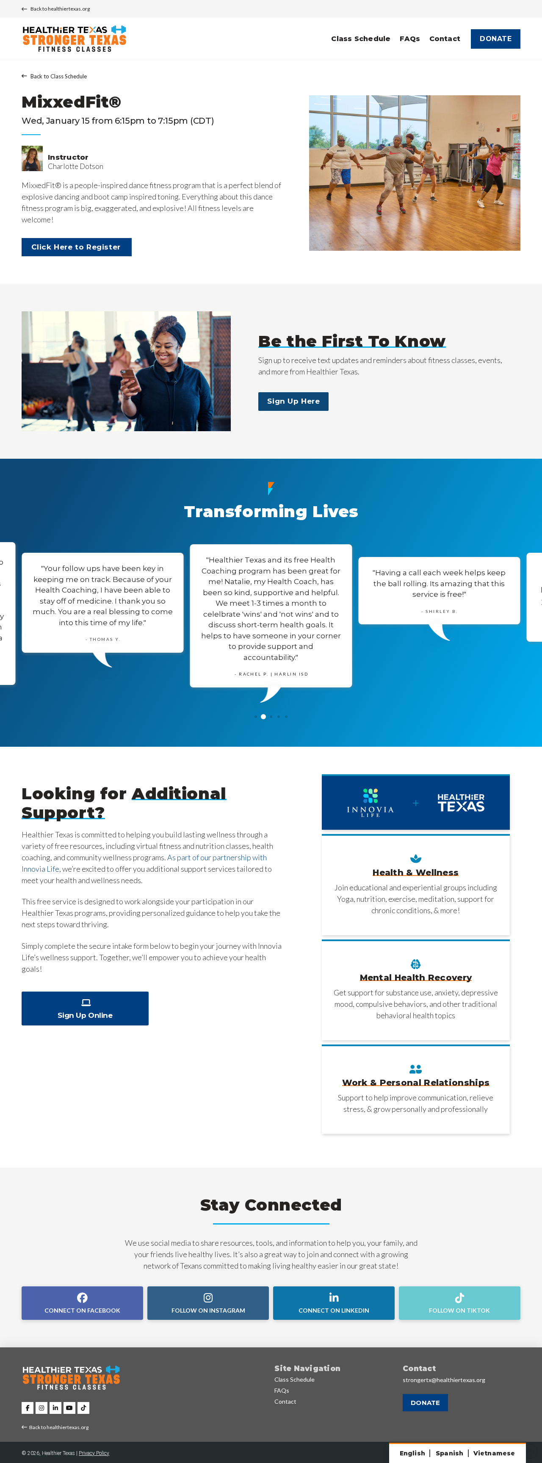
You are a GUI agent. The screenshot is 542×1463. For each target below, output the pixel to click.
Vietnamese (494, 1453)
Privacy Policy (94, 1453)
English (412, 1453)
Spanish (449, 1453)
